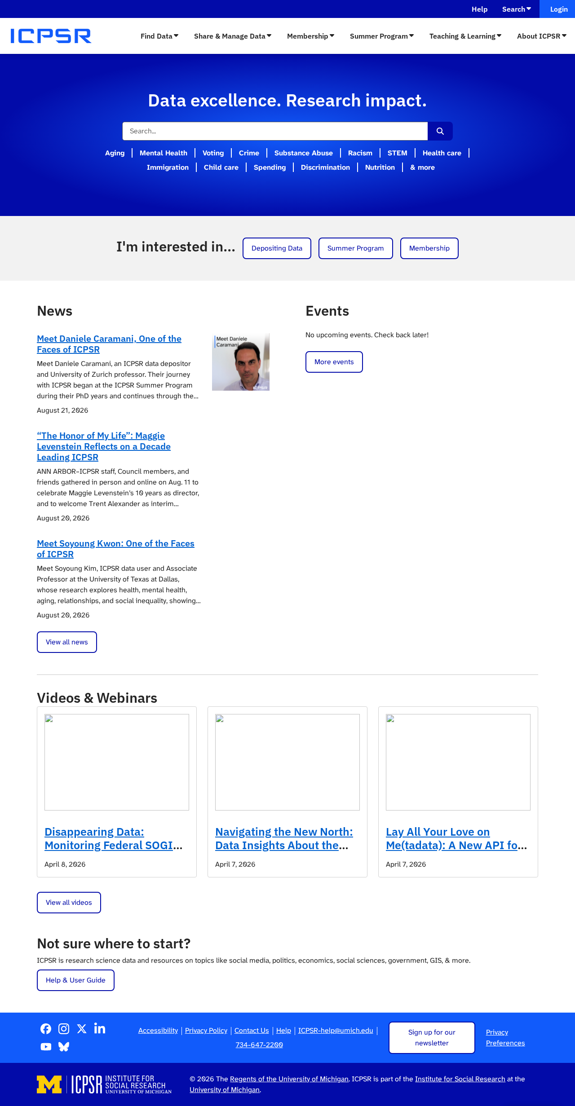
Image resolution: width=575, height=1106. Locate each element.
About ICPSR (539, 35)
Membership (307, 35)
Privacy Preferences (505, 1037)
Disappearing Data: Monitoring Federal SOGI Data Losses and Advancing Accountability (115, 851)
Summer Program (379, 35)
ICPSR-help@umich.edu (335, 1030)
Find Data (156, 35)
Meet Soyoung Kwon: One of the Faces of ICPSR (116, 548)
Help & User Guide (76, 980)
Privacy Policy (206, 1030)
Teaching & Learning (462, 35)
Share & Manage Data (229, 35)
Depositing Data (277, 248)
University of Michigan (225, 1089)
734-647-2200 (259, 1044)
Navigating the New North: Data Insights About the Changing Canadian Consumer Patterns (284, 851)
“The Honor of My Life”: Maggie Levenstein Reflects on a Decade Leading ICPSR (104, 446)
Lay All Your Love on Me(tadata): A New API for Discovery (454, 845)
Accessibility (158, 1030)
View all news (67, 642)
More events (334, 361)
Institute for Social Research (460, 1079)
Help (480, 8)
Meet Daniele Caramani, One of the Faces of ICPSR (109, 343)
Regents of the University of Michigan (289, 1079)
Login (557, 8)
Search (513, 8)
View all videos (69, 902)
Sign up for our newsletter (432, 1037)
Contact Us (251, 1030)
